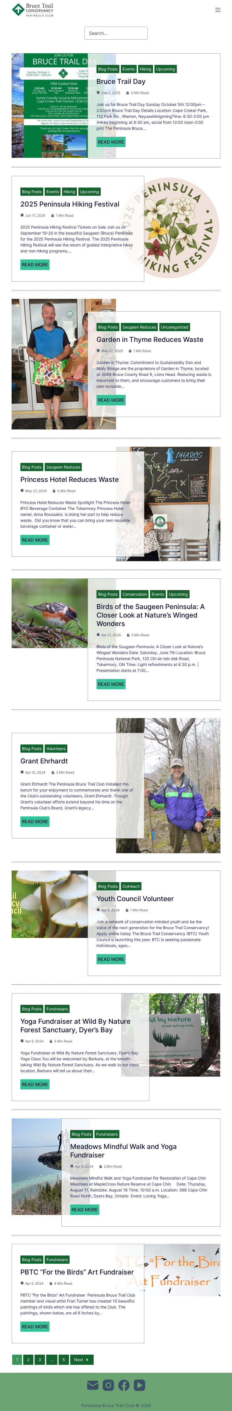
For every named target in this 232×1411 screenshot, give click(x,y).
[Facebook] (124, 1385)
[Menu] (217, 9)
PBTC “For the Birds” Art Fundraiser (77, 1272)
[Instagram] (108, 1385)
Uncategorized (174, 327)
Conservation (135, 594)
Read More (111, 142)
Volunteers (56, 748)
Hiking (145, 69)
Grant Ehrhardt (44, 761)
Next (78, 1359)
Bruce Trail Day (121, 81)
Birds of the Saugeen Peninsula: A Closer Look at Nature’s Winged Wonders (150, 615)
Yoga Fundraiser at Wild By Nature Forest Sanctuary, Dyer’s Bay (75, 1025)
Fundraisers (57, 1008)
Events (129, 69)
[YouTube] (139, 1385)
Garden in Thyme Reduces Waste (149, 339)
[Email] (92, 1385)
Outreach (131, 886)
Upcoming (165, 69)
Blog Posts (108, 69)
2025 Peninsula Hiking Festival (69, 204)
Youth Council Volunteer (135, 899)
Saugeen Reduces (139, 327)
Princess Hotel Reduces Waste (69, 479)
